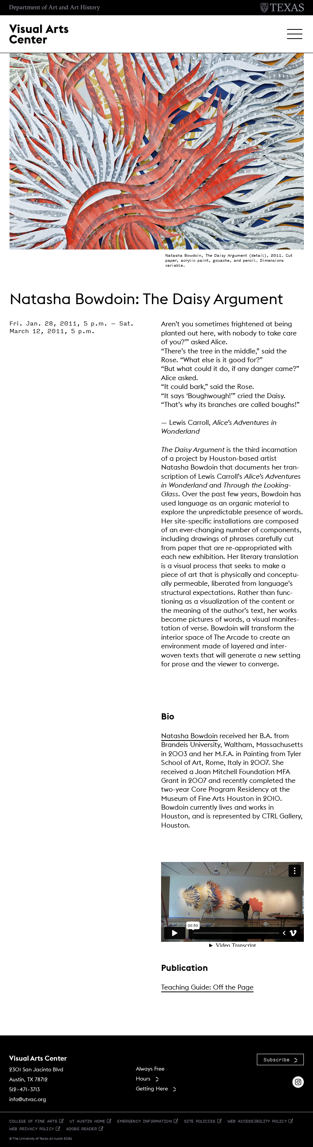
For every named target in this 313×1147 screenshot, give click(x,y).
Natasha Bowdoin (189, 735)
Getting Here (152, 1088)
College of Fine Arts (33, 1121)
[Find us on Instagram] (298, 1081)
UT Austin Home (87, 1121)
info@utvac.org (27, 1099)
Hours (143, 1078)
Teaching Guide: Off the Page (207, 987)
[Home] (38, 33)
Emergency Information (144, 1121)
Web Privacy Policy (31, 1128)
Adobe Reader (81, 1128)
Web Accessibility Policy (257, 1121)
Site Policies (199, 1121)
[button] (295, 34)
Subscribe (276, 1059)
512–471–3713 (24, 1089)
